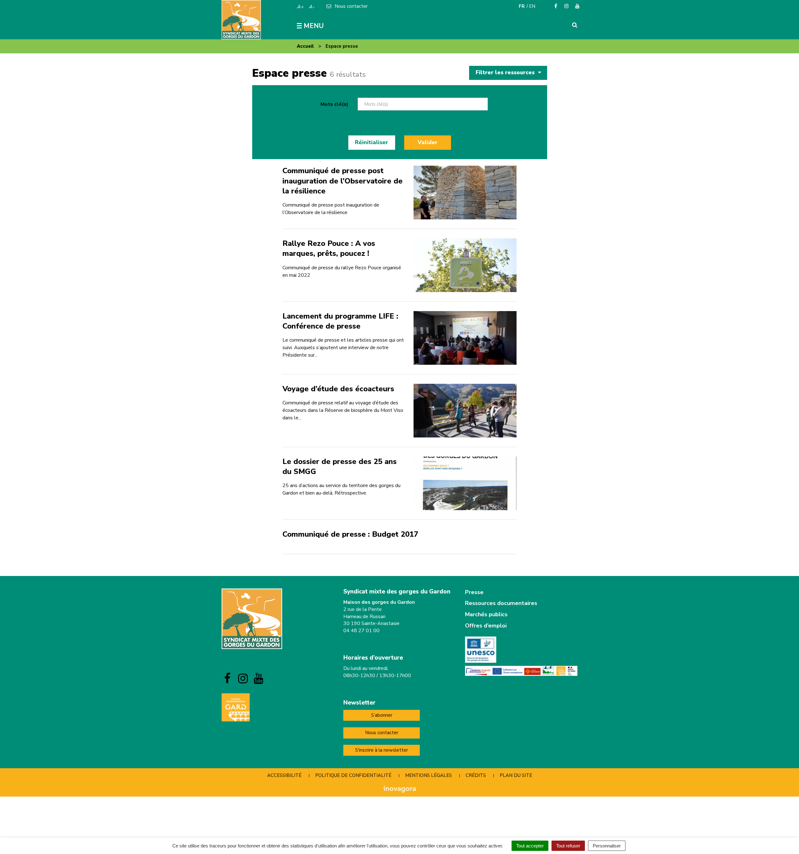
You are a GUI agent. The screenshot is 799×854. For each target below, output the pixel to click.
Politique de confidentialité (353, 775)
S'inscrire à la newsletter (381, 750)
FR (522, 6)
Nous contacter (381, 733)
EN (532, 6)
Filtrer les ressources (506, 72)
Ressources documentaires (501, 603)
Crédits (476, 775)
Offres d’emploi (486, 625)
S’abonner (381, 715)
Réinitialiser (371, 142)
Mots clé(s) (334, 104)
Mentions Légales (428, 775)
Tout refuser (568, 845)
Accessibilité (284, 775)
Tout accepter (530, 845)
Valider (428, 142)
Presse (474, 592)
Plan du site (516, 775)
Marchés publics (486, 614)
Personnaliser (607, 845)
